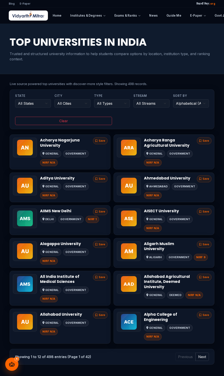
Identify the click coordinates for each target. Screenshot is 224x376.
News (153, 15)
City (58, 95)
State (20, 95)
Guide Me (173, 15)
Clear (63, 121)
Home (57, 15)
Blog (12, 3)
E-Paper (25, 3)
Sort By (180, 95)
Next (202, 357)
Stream (140, 95)
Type (98, 95)
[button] (100, 140)
